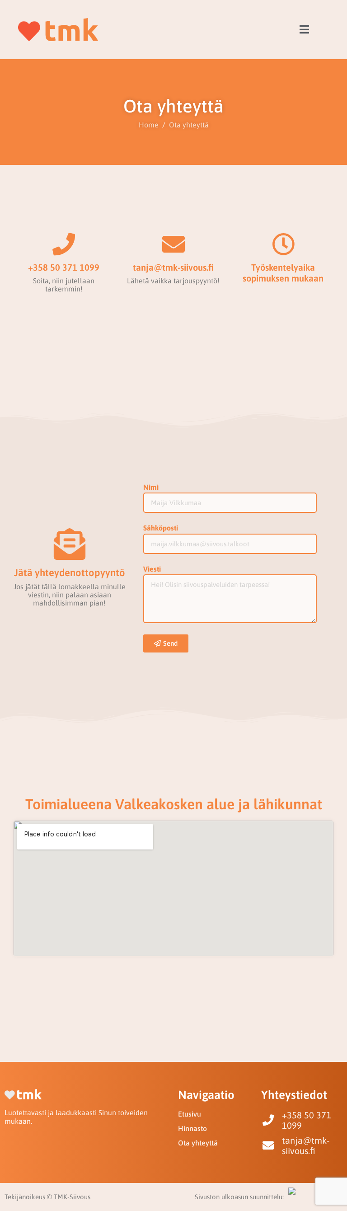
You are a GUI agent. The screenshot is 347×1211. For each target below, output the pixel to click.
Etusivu (189, 1114)
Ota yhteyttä (198, 1143)
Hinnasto (192, 1128)
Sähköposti (160, 528)
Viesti (152, 569)
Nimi (151, 487)
